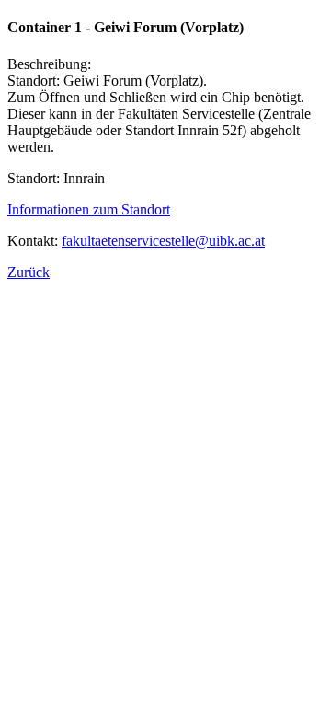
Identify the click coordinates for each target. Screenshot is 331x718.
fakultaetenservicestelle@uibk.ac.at (163, 241)
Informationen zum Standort (88, 209)
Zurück (28, 272)
